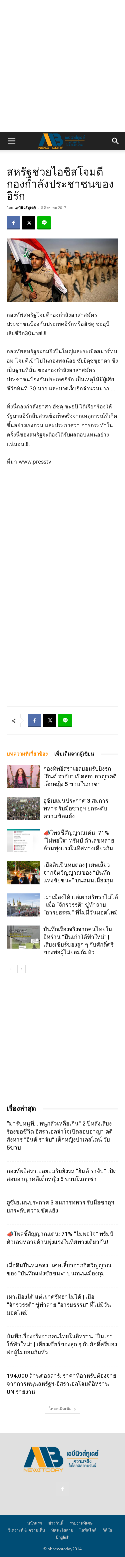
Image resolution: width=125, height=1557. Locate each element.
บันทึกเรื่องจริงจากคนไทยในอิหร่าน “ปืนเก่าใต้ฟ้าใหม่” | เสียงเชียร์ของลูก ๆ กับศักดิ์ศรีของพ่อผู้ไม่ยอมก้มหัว (62, 1344)
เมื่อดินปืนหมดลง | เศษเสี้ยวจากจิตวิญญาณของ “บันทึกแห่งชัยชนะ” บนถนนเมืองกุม (78, 873)
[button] (11, 141)
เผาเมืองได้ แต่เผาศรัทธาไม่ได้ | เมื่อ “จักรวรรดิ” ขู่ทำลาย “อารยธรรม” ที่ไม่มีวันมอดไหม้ (80, 905)
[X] (28, 222)
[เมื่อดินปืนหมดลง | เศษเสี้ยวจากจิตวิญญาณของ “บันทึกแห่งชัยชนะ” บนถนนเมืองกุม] (23, 872)
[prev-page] (11, 969)
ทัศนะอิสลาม (62, 1530)
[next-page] (21, 969)
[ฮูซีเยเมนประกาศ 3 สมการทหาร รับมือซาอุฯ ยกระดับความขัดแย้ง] (23, 808)
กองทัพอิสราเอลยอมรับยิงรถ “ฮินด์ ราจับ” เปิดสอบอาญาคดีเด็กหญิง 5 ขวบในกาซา (80, 776)
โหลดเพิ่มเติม (60, 1409)
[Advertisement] (62, 66)
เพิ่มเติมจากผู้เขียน (74, 754)
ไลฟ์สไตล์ (88, 1530)
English (62, 1537)
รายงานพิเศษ (81, 1523)
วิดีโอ (107, 1530)
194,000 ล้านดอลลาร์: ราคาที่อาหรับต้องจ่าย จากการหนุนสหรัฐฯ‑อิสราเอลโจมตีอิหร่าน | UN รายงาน (61, 1383)
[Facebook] (13, 222)
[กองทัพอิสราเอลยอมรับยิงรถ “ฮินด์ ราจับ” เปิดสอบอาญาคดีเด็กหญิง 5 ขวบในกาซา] (23, 776)
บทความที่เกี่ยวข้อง (27, 754)
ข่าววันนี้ (55, 1523)
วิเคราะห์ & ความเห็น (26, 1530)
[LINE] (44, 222)
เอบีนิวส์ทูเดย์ (25, 207)
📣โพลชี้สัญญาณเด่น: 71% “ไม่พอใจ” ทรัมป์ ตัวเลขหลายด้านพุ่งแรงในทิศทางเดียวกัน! (79, 841)
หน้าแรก (34, 1523)
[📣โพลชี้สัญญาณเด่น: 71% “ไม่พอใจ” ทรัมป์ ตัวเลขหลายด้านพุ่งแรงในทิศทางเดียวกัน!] (23, 840)
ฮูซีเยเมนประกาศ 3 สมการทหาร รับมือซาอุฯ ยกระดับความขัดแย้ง (75, 808)
